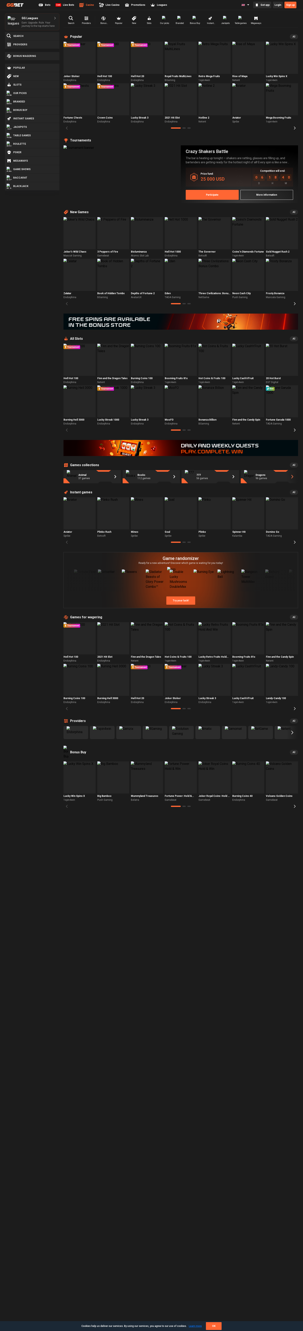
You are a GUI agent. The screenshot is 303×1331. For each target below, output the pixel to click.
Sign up (290, 5)
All (293, 36)
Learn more (195, 1326)
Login (278, 5)
